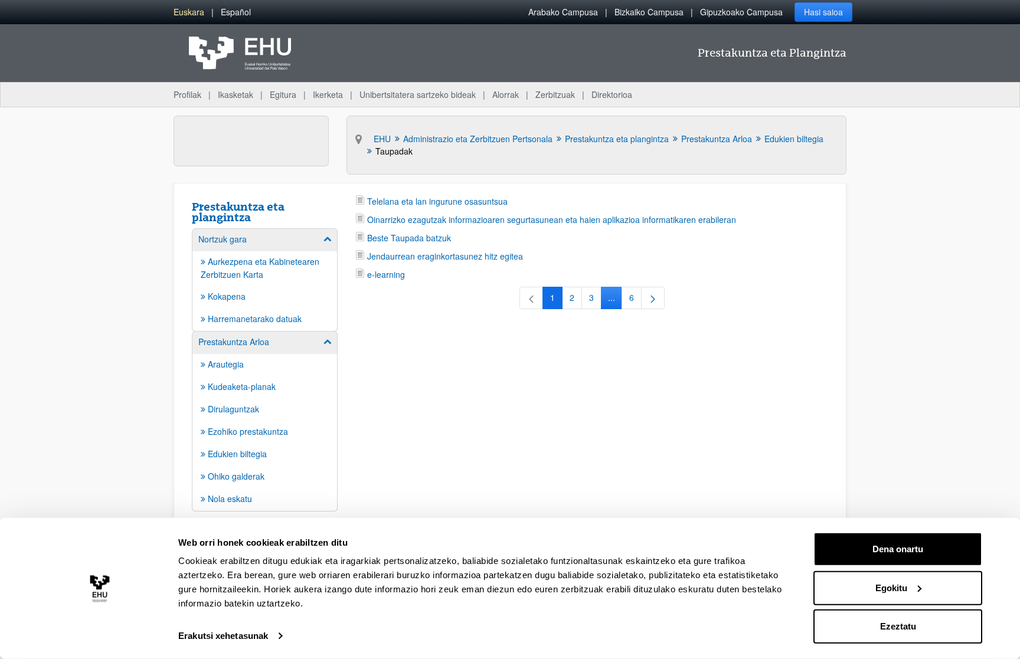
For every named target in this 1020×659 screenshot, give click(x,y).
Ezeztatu (898, 626)
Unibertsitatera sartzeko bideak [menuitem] (417, 94)
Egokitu (891, 587)
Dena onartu (897, 549)
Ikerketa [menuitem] (328, 94)
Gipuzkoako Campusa (741, 12)
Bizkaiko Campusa (649, 12)
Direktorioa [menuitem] (611, 94)
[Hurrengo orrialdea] (653, 298)
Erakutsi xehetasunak (223, 636)
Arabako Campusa (563, 12)
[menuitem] (189, 12)
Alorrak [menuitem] (505, 94)
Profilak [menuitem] (187, 94)
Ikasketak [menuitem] (235, 94)
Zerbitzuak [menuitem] (555, 94)
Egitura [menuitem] (283, 94)
